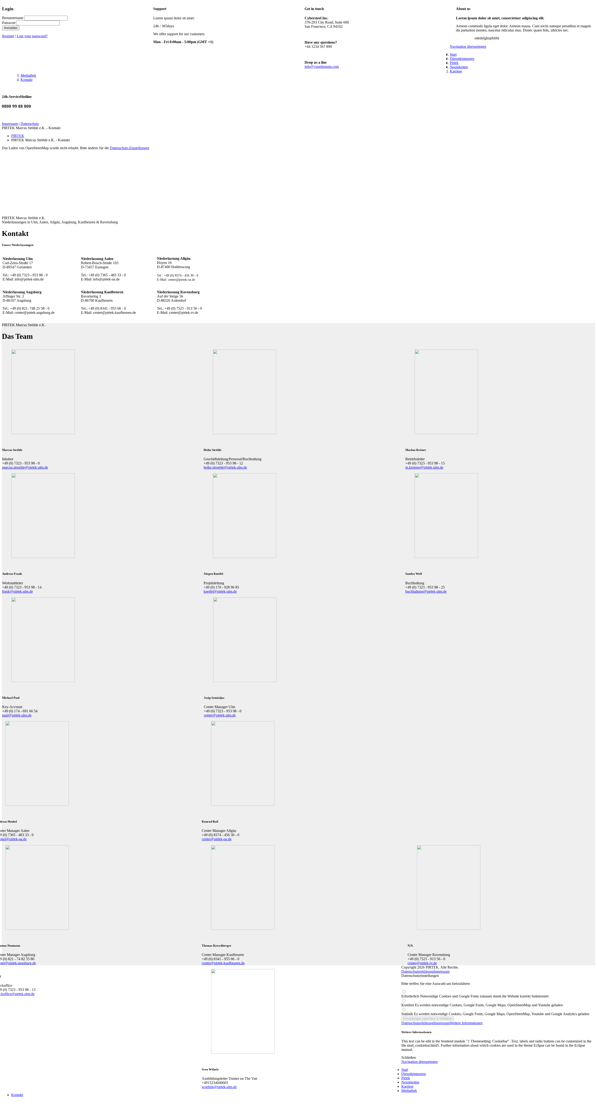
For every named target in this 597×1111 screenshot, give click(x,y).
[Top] (3, 1107)
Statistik (495, 1014)
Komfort (482, 1005)
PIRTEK (17, 136)
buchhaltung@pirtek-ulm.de (426, 591)
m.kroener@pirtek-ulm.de (424, 467)
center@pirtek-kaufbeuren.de (223, 963)
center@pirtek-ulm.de (220, 715)
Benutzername (12, 18)
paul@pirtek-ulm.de (16, 715)
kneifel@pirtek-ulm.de (220, 591)
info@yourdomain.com (322, 67)
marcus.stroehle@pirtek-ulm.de (25, 467)
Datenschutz (30, 124)
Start (404, 1070)
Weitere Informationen (466, 1023)
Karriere (407, 1086)
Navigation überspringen (468, 46)
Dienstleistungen (413, 1074)
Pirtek (405, 1078)
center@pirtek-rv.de (422, 963)
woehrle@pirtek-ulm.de (219, 1087)
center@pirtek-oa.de (217, 839)
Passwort (8, 23)
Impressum (10, 124)
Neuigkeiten (410, 1082)
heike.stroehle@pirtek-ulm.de (225, 467)
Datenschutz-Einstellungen (129, 148)
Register (8, 36)
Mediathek (409, 1091)
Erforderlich (474, 996)
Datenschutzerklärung (417, 971)
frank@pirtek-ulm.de (17, 591)
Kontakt (17, 1095)
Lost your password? (32, 36)
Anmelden (10, 28)
